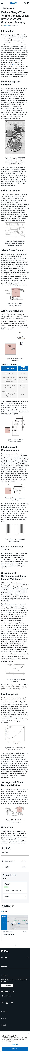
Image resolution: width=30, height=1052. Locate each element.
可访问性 (3, 1018)
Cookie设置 (15, 1044)
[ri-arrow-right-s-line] (19, 945)
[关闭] (28, 1033)
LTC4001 (13, 64)
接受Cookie (15, 1049)
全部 (2, 911)
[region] (15, 1041)
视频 (6, 911)
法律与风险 (4, 1012)
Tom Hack (6, 25)
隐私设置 (3, 1025)
